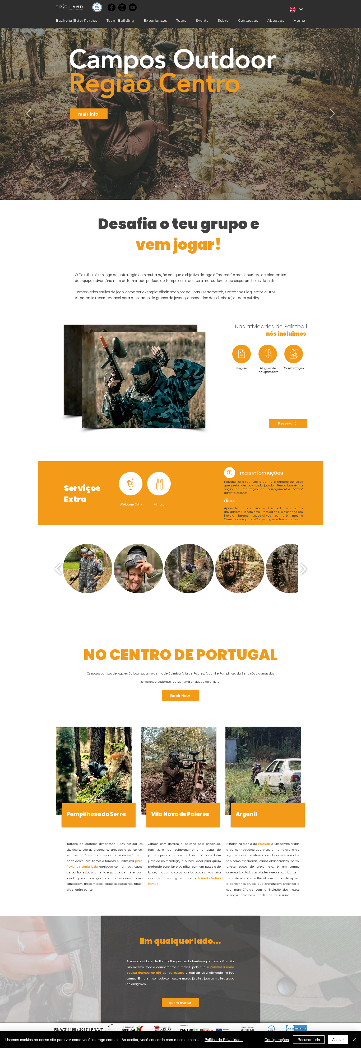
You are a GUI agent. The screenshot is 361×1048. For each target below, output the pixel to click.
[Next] (332, 114)
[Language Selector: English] (296, 9)
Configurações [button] (277, 1039)
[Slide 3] (176, 186)
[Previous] (28, 114)
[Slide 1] (180, 186)
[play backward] (58, 568)
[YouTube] (133, 7)
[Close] (354, 1039)
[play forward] (303, 568)
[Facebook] (111, 7)
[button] (87, 568)
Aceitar (338, 1039)
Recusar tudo (309, 1039)
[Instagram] (122, 7)
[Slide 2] (185, 186)
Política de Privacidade (224, 1039)
